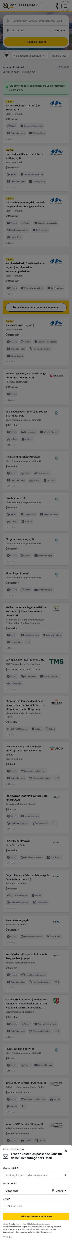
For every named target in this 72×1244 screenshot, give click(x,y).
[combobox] (33, 1175)
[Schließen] (66, 1151)
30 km (59, 1190)
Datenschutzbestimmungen (15, 1226)
